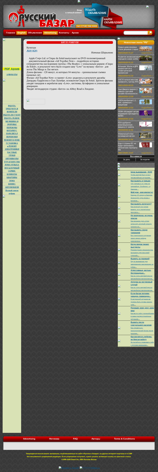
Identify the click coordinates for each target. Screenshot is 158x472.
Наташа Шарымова (102, 52)
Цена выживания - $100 (141, 172)
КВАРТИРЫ (12, 177)
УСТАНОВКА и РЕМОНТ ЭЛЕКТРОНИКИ (12, 146)
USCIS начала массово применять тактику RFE (128, 81)
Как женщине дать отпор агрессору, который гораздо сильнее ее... (141, 223)
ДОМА (12, 180)
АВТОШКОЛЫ (12, 158)
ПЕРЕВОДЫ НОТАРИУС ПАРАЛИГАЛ (12, 130)
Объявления (35, 32)
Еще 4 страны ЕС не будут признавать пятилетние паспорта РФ (127, 146)
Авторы (95, 438)
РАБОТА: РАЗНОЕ (12, 118)
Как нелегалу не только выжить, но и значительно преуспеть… (140, 209)
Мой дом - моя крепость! (142, 192)
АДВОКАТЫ (11, 74)
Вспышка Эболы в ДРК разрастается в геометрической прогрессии (128, 69)
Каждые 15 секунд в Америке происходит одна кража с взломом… (141, 197)
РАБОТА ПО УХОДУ (12, 115)
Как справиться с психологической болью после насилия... (142, 330)
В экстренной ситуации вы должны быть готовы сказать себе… (141, 301)
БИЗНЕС (12, 184)
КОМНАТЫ (12, 174)
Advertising (50, 32)
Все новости (136, 156)
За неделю (145, 159)
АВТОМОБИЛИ (12, 187)
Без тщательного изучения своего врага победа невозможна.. (141, 238)
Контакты (64, 32)
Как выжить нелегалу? (141, 204)
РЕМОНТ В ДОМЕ (12, 140)
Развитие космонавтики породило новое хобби (128, 58)
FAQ (75, 438)
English (22, 32)
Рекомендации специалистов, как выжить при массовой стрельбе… (142, 252)
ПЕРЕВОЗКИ (12, 136)
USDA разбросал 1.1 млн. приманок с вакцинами (127, 102)
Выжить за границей (140, 259)
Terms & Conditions (124, 438)
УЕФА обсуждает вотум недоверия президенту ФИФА (128, 113)
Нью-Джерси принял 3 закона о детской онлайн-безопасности (127, 91)
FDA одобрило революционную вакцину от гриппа (126, 125)
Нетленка (54, 438)
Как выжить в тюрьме (140, 181)
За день (126, 159)
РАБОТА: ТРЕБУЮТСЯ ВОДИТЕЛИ (12, 108)
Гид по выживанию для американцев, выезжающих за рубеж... (142, 264)
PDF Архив (11, 68)
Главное (10, 32)
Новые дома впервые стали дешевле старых (128, 48)
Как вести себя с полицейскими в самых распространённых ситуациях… (142, 316)
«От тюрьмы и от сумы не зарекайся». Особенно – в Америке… (140, 186)
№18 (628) (32, 50)
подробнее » (147, 53)
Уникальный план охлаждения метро (126, 135)
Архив (75, 32)
